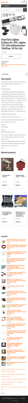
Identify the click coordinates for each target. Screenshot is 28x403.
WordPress (18, 398)
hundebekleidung (7, 64)
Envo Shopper (14, 400)
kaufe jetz (11, 56)
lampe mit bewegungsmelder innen (18, 64)
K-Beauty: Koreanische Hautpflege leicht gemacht (13, 379)
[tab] (14, 74)
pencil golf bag (4, 66)
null (6, 63)
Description (5, 74)
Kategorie (6, 6)
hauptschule (4, 2)
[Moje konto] (21, 2)
